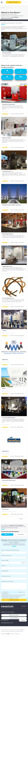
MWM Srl (5, 359)
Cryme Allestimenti (8, 298)
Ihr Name (3, 565)
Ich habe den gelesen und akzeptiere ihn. (13, 593)
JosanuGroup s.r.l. (7, 171)
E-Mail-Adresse (4, 570)
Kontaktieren (21, 534)
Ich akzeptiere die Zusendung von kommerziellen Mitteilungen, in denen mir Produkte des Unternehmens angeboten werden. (13, 596)
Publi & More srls (7, 266)
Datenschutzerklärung (13, 592)
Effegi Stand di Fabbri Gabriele (11, 205)
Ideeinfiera (5, 451)
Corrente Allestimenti (8, 417)
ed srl (3, 388)
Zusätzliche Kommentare (7, 581)
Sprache (24, 606)
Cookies (23, 620)
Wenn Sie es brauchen (6, 555)
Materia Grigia (6, 137)
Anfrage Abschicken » (14, 599)
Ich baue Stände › (14, 617)
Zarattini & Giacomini (8, 104)
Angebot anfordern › (14, 615)
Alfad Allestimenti (7, 234)
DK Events (5, 509)
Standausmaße (4, 560)
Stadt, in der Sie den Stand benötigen (10, 550)
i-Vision (4, 330)
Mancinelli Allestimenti (9, 480)
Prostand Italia (6, 52)
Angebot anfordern (13, 2)
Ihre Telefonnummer (6, 576)
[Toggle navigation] (25, 2)
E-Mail (7, 534)
